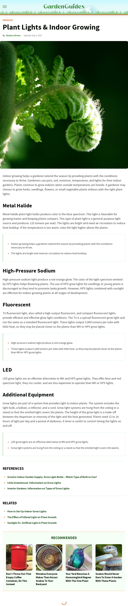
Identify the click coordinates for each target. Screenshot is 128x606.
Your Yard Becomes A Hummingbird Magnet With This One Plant (78, 577)
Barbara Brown (13, 35)
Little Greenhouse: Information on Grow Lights (34, 483)
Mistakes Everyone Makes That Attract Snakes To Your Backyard (47, 579)
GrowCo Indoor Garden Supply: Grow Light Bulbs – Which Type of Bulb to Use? (52, 477)
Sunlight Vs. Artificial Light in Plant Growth (32, 523)
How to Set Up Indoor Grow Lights (26, 511)
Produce (8, 20)
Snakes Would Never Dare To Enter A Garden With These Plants (109, 577)
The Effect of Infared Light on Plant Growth (31, 517)
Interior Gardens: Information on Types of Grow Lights (38, 488)
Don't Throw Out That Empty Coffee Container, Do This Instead (18, 579)
